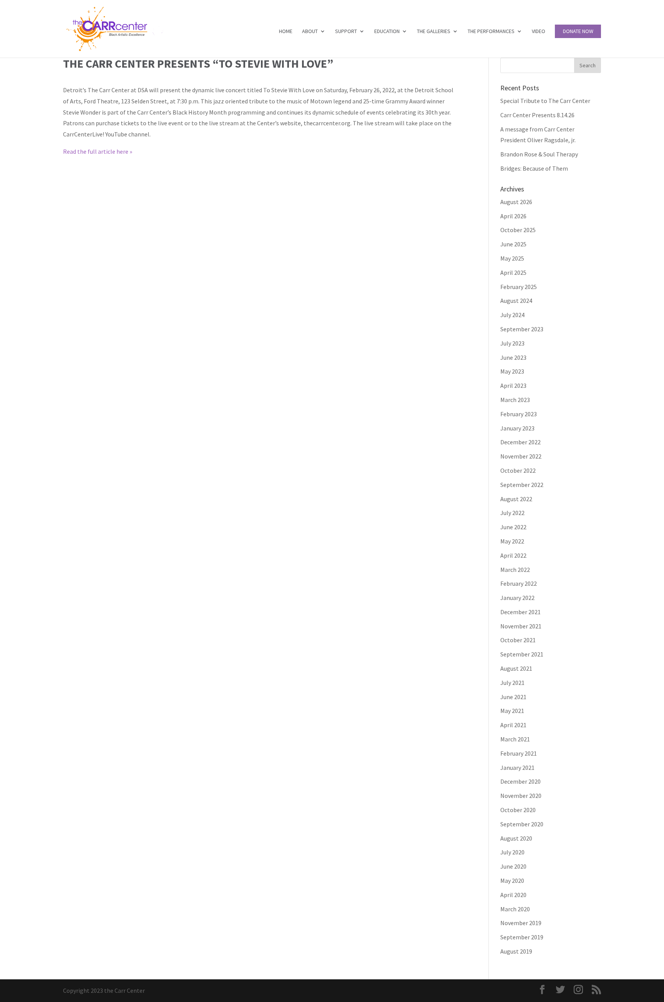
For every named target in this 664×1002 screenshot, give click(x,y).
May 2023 (512, 371)
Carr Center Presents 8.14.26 (537, 115)
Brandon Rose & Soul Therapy (539, 154)
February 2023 (518, 414)
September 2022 (521, 485)
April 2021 (513, 725)
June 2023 (513, 357)
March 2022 (515, 569)
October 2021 (518, 640)
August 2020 (516, 838)
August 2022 (516, 499)
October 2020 (518, 810)
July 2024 (512, 315)
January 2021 (517, 767)
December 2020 (520, 781)
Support (346, 31)
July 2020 (512, 852)
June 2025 (513, 244)
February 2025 (518, 287)
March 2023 (515, 400)
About (310, 31)
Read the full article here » (97, 151)
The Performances (491, 31)
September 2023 (521, 329)
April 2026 (513, 216)
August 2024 (516, 300)
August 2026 (516, 202)
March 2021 (515, 739)
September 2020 (521, 824)
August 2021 (516, 668)
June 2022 (513, 527)
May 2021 (512, 711)
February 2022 (518, 583)
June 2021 (513, 697)
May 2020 (512, 880)
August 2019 (516, 951)
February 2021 (518, 753)
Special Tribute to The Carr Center (545, 101)
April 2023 (513, 385)
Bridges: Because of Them (534, 168)
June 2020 (513, 866)
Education (387, 31)
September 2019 (521, 937)
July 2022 (512, 513)
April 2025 (513, 272)
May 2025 (512, 258)
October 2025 (518, 230)
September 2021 (521, 654)
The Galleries (433, 31)
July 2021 (512, 682)
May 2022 (512, 541)
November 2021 (520, 626)
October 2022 (518, 470)
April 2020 (513, 895)
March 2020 (515, 909)
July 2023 (512, 343)
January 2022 (517, 598)
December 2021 (520, 612)
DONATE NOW (578, 31)
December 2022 (520, 442)
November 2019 (520, 923)
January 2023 (517, 428)
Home (285, 31)
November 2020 (520, 795)
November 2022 (520, 456)
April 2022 (513, 555)
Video (538, 31)
